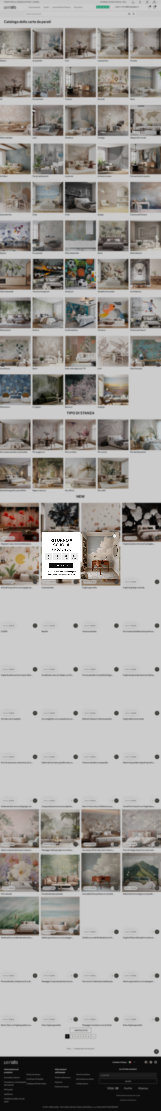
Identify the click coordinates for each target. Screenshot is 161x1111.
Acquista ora (61, 565)
